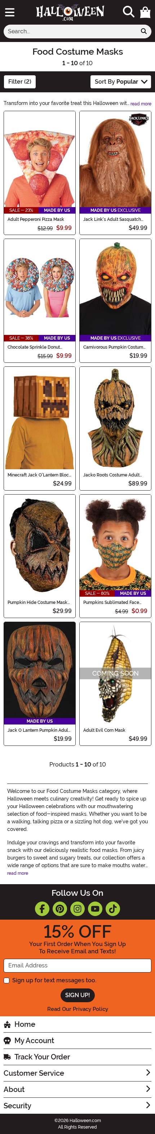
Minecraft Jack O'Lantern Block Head (39, 475)
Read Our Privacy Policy (77, 1009)
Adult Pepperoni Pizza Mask (36, 219)
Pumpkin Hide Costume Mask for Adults (37, 602)
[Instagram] (77, 909)
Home (24, 1024)
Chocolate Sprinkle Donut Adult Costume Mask (34, 347)
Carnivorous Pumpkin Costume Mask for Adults (114, 347)
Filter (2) (19, 81)
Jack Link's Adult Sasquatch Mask (112, 219)
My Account (34, 1040)
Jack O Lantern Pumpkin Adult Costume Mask (39, 730)
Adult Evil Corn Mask (104, 730)
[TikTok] (113, 909)
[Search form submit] (143, 31)
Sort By (116, 81)
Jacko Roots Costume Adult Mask (111, 475)
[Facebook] (42, 909)
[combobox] (70, 31)
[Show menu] (9, 12)
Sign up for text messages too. (54, 980)
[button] (145, 12)
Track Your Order (42, 1057)
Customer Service (34, 1073)
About (14, 1089)
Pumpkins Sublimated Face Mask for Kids (111, 602)
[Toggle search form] (128, 12)
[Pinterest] (60, 909)
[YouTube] (95, 909)
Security (17, 1105)
